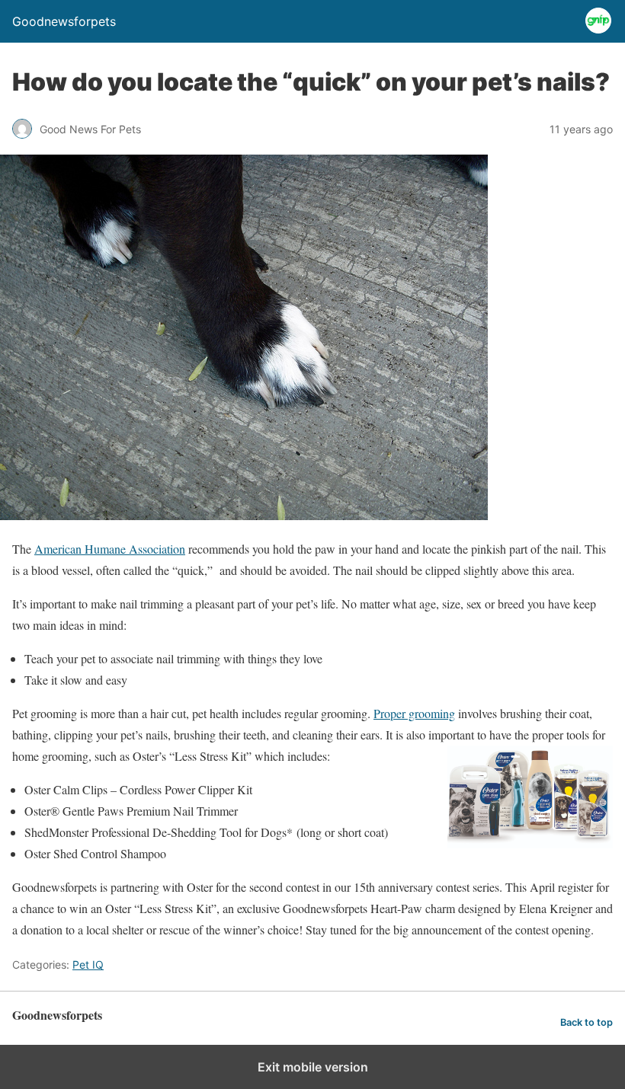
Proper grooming (414, 713)
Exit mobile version (313, 1067)
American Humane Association (109, 549)
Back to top (586, 1022)
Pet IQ (88, 964)
